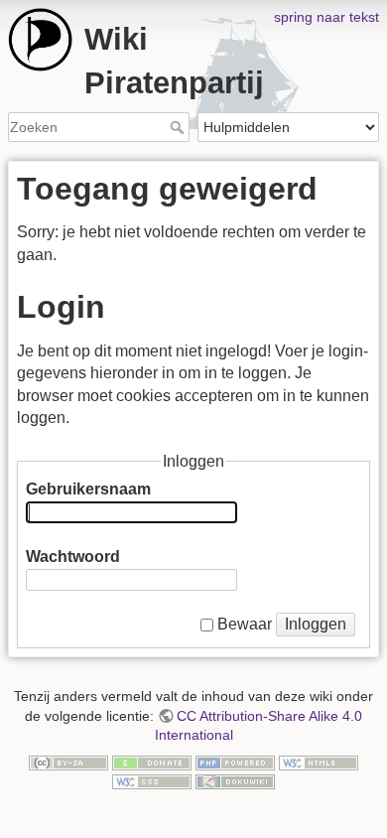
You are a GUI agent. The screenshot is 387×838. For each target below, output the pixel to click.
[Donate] (152, 761)
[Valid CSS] (152, 780)
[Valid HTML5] (318, 761)
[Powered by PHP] (235, 761)
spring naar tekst (326, 17)
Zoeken (179, 127)
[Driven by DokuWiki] (235, 780)
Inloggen (315, 624)
